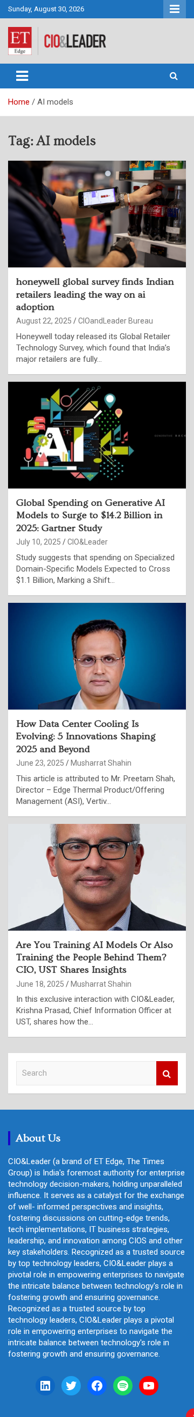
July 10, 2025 (38, 542)
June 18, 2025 (40, 984)
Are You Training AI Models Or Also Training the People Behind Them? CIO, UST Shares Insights (94, 957)
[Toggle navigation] (22, 76)
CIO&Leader (87, 542)
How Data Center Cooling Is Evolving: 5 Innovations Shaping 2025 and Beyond (86, 736)
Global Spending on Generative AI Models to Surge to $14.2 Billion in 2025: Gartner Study (90, 515)
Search (167, 1073)
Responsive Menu (174, 9)
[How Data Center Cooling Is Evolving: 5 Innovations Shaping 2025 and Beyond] (97, 656)
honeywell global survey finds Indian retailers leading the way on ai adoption (95, 294)
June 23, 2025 (40, 763)
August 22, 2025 (44, 321)
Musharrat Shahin (101, 763)
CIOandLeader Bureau (115, 321)
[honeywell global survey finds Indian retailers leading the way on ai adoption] (97, 214)
